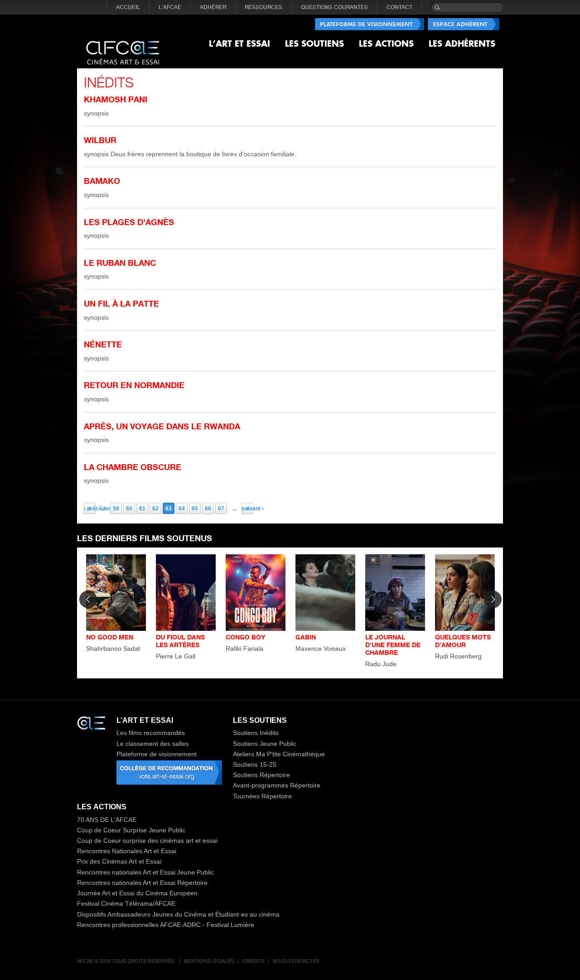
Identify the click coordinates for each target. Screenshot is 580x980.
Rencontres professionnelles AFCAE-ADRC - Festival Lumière (165, 924)
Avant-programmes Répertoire (276, 785)
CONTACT (399, 7)
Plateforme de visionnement (156, 754)
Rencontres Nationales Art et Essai (126, 851)
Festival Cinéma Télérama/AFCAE (126, 903)
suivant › (247, 508)
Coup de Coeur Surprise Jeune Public (131, 830)
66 (208, 508)
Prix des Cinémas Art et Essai (119, 861)
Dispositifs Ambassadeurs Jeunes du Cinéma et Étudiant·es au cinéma (178, 914)
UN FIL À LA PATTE (121, 303)
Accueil (128, 7)
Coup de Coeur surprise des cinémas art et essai (147, 840)
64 (182, 508)
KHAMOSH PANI (115, 99)
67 (221, 508)
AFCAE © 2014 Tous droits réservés (126, 961)
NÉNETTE (103, 344)
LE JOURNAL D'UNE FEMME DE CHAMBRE (392, 644)
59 (116, 508)
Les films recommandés (150, 732)
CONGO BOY (245, 637)
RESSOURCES (263, 7)
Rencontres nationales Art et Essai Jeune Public (145, 872)
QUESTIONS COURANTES (334, 7)
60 (129, 508)
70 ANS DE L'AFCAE (106, 819)
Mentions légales (209, 961)
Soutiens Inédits (256, 732)
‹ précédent (90, 508)
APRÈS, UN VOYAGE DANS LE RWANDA (162, 426)
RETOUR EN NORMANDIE (134, 385)
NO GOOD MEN (109, 637)
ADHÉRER (213, 7)
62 (155, 508)
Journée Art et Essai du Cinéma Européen (137, 893)
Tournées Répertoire (262, 796)
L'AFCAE (170, 7)
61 (142, 508)
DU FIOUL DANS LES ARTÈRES (180, 641)
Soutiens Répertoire (261, 774)
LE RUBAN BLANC (120, 263)
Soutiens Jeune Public (264, 743)
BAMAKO (102, 181)
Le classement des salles (152, 743)
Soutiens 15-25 (254, 764)
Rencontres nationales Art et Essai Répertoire (142, 882)
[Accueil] (122, 45)
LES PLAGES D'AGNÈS (129, 222)
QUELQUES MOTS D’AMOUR (463, 641)
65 (195, 508)
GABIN (305, 637)
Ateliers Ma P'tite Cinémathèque (279, 754)
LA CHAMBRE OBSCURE (132, 467)
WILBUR (100, 140)
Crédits (253, 961)
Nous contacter (296, 961)
